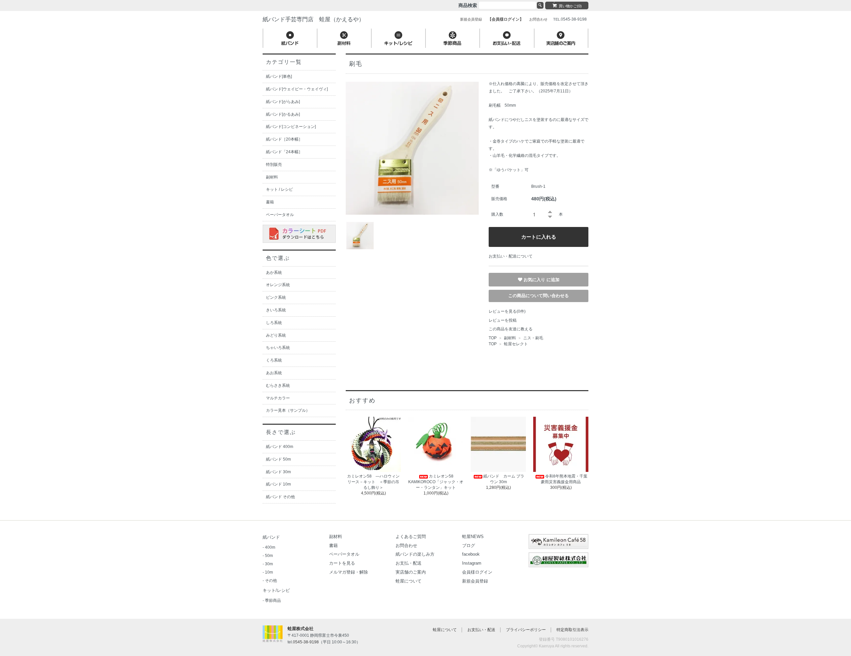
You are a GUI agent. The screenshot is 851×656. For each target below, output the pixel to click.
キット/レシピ (276, 590)
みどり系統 (276, 335)
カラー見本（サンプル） (288, 410)
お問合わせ (406, 545)
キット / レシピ (279, 189)
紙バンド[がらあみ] (283, 101)
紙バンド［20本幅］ (284, 139)
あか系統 (274, 272)
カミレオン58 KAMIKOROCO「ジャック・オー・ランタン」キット (435, 482)
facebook (471, 554)
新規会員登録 (475, 581)
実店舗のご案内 (411, 572)
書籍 (270, 202)
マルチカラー (278, 398)
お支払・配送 (409, 563)
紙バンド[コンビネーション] (291, 126)
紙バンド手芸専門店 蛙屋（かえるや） (313, 19)
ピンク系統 (276, 297)
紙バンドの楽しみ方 (415, 554)
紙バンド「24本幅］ (284, 152)
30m (269, 564)
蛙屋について (409, 581)
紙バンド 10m (278, 484)
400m (270, 547)
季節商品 (273, 600)
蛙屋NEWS (473, 536)
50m (269, 555)
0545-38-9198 (306, 642)
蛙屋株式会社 (300, 628)
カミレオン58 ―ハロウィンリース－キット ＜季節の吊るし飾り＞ (373, 482)
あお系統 (274, 373)
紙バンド (271, 537)
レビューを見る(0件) (507, 311)
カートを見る (342, 563)
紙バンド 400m (279, 446)
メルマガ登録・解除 (348, 572)
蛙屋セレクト (516, 344)
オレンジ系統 (278, 284)
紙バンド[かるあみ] (283, 114)
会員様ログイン (477, 572)
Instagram (471, 563)
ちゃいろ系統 (278, 347)
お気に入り (535, 279)
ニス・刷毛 (532, 338)
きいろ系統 (276, 310)
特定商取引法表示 (572, 629)
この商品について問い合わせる (538, 295)
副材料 (510, 338)
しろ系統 (274, 322)
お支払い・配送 (481, 629)
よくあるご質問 (411, 536)
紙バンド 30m (278, 472)
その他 (271, 580)
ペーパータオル (280, 214)
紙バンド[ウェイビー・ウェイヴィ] (297, 89)
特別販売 (274, 164)
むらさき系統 (278, 385)
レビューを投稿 (503, 320)
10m (269, 572)
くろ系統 (274, 360)
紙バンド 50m (278, 459)
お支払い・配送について (511, 256)
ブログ (468, 545)
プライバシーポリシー (526, 629)
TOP (493, 338)
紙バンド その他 (280, 496)
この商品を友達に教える (511, 329)
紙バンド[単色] (279, 76)
